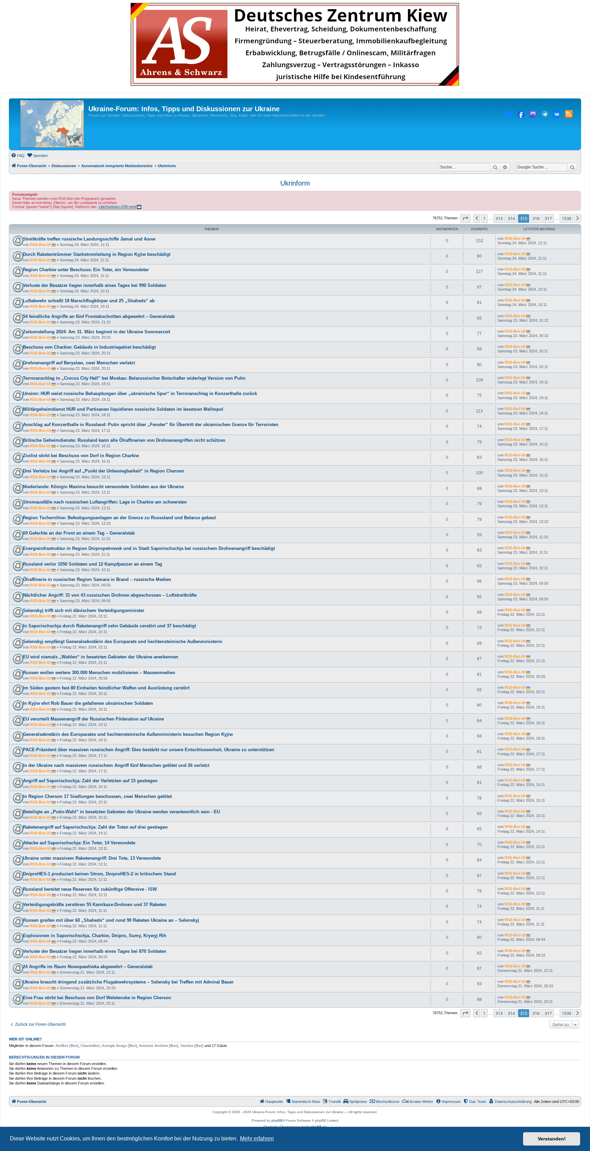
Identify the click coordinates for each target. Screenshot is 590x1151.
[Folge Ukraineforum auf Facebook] (521, 115)
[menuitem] (18, 155)
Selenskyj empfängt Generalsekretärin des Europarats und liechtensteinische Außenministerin (122, 641)
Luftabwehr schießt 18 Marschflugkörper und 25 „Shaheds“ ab (89, 300)
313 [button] (499, 218)
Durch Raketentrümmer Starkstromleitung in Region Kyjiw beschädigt (96, 254)
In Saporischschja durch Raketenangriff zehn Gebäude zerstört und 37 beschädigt (109, 625)
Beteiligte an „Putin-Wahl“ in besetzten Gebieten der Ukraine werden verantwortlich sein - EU (121, 811)
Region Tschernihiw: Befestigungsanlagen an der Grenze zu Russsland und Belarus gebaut (119, 517)
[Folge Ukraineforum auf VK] (556, 115)
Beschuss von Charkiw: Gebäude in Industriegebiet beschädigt (89, 347)
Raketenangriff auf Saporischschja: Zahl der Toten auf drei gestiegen (95, 827)
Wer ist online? (25, 1039)
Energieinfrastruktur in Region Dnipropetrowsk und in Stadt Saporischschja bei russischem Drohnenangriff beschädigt (149, 548)
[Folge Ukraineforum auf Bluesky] (509, 115)
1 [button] (484, 218)
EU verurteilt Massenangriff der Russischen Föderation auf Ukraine (93, 719)
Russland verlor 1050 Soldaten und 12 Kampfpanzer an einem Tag (92, 564)
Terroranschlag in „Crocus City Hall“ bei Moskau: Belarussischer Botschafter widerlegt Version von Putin (134, 378)
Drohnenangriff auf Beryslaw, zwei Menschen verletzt (79, 362)
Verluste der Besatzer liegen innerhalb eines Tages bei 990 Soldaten (94, 285)
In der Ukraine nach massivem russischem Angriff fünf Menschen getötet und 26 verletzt (116, 765)
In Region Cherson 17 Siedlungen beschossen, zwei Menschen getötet (97, 796)
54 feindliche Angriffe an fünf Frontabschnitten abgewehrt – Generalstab (99, 316)
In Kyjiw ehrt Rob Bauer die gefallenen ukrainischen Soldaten (88, 703)
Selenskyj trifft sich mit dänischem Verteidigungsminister (83, 610)
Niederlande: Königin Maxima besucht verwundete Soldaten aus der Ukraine (103, 486)
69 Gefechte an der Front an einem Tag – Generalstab (79, 533)
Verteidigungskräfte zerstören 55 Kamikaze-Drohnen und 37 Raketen (94, 904)
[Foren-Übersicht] (52, 124)
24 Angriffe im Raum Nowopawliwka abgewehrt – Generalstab (88, 966)
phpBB (276, 1120)
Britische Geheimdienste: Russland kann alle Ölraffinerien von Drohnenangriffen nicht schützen (124, 440)
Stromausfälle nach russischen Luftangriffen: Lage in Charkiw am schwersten (105, 502)
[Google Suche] (572, 167)
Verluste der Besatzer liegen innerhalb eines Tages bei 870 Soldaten (94, 951)
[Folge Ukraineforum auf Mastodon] (533, 115)
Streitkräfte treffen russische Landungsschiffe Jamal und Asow (89, 239)
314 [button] (511, 218)
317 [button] (548, 218)
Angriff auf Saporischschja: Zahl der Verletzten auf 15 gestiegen (90, 780)
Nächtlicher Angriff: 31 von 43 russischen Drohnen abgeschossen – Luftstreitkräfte (110, 595)
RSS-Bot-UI (40, 245)
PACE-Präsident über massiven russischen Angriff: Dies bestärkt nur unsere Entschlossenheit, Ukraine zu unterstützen (148, 749)
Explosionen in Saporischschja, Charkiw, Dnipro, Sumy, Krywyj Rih (94, 935)
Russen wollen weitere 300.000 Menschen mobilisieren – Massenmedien (99, 672)
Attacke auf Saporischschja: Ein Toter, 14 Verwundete (79, 842)
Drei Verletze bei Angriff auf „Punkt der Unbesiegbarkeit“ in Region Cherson (103, 470)
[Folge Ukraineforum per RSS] (568, 115)
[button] (465, 218)
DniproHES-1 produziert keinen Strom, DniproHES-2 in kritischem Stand (99, 873)
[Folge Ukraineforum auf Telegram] (544, 115)
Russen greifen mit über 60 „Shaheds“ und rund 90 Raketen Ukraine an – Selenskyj (111, 920)
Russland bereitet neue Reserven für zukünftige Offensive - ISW (90, 889)
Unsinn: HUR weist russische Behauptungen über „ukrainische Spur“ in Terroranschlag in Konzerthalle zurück (140, 393)
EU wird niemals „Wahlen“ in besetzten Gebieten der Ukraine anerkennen (100, 656)
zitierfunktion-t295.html (117, 207)
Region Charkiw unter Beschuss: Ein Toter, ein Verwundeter (86, 269)
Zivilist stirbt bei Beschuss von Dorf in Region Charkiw (81, 455)
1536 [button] (566, 218)
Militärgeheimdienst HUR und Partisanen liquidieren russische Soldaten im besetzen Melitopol (123, 409)
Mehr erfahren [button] (257, 1138)
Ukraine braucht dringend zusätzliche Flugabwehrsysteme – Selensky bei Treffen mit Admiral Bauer (128, 982)
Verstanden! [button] (552, 1138)
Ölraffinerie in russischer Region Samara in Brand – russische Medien (97, 579)
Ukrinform (295, 183)
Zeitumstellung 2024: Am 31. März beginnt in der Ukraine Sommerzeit (96, 331)
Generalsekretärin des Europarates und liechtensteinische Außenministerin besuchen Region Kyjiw (128, 734)
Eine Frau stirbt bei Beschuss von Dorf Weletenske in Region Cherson (97, 997)
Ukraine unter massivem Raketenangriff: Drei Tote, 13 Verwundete (92, 858)
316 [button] (535, 218)
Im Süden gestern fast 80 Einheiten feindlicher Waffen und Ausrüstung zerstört (106, 687)
